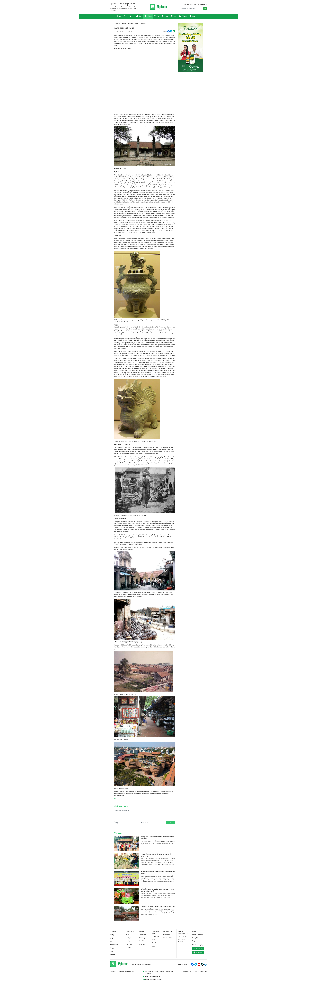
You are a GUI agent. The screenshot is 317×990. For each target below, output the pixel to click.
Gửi (171, 823)
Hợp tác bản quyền (197, 934)
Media (153, 946)
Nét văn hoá (155, 936)
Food (125, 16)
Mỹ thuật (128, 947)
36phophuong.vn (119, 799)
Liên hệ (194, 931)
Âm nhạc (128, 941)
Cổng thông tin (130, 931)
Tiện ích (184, 16)
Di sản (153, 940)
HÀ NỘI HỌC (113, 3)
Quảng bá (195, 938)
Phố (157, 16)
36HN (184, 936)
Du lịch (128, 934)
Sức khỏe (141, 941)
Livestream (166, 934)
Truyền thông (142, 934)
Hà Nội (149, 16)
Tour (140, 16)
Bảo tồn (154, 943)
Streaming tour (167, 931)
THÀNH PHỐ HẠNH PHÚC (125, 3)
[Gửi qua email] (174, 31)
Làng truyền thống (133, 23)
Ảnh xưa (141, 931)
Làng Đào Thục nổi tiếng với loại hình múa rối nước (158, 906)
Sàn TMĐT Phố (168, 938)
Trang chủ (117, 23)
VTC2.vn (180, 941)
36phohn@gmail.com (155, 979)
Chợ (174, 16)
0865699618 (156, 976)
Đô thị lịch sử (142, 944)
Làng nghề (143, 23)
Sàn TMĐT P (114, 944)
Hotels (119, 16)
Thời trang (129, 944)
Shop (166, 16)
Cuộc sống (142, 938)
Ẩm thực (128, 938)
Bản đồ (194, 16)
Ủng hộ (194, 941)
